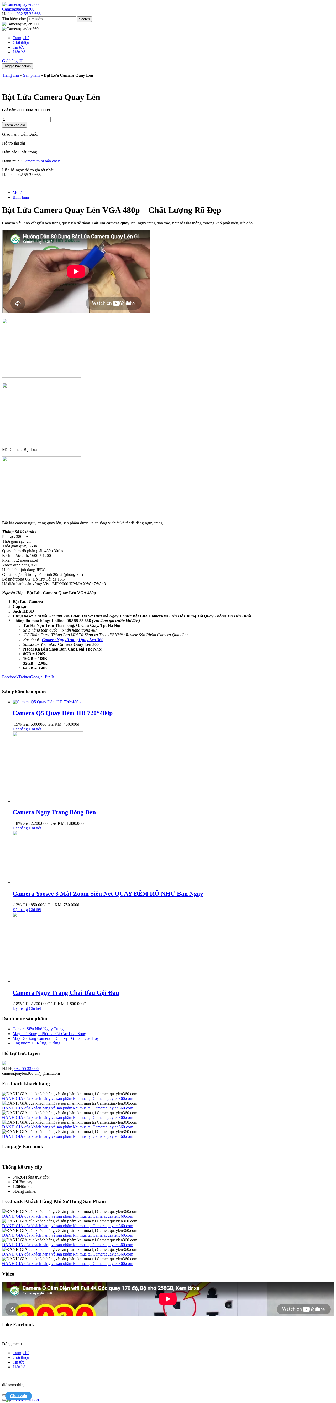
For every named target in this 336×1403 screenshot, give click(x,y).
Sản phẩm (31, 75)
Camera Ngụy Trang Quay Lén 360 (72, 639)
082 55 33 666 (29, 14)
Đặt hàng (20, 729)
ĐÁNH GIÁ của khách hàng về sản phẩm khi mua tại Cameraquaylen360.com (67, 1098)
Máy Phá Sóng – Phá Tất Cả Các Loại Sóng (49, 1033)
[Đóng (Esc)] (4, 1395)
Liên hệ (19, 52)
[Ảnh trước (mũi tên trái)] (4, 1400)
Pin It (49, 677)
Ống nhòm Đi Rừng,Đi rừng (36, 1043)
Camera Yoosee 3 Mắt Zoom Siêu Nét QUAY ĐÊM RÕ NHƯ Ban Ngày (108, 893)
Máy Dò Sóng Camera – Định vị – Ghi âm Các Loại (56, 1038)
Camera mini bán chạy (41, 161)
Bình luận (21, 197)
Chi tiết (35, 729)
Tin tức (18, 47)
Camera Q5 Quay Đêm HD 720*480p (63, 713)
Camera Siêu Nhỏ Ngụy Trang (38, 1029)
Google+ (37, 677)
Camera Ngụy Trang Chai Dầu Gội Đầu (66, 992)
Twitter (24, 677)
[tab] (173, 192)
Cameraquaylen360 (18, 9)
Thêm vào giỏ (14, 125)
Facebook (10, 677)
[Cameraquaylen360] (20, 4)
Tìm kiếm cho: (14, 19)
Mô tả (17, 192)
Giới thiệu (21, 42)
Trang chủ (21, 37)
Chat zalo (18, 1396)
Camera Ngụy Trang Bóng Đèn (54, 812)
